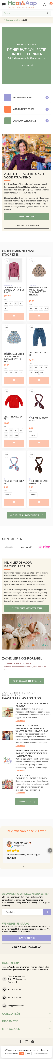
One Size (33, 435)
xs (6, 303)
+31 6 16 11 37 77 (16, 989)
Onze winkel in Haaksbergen (26, 947)
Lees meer (20, 720)
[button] (3, 850)
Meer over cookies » (40, 1054)
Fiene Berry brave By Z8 (38, 419)
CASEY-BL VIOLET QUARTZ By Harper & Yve (14, 289)
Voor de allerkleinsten (25, 681)
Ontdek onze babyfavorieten (26, 608)
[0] (50, 4)
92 (31, 308)
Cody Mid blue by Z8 (38, 353)
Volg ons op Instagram (26, 225)
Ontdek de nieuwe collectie (24, 515)
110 (46, 308)
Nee (28, 1053)
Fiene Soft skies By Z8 (14, 482)
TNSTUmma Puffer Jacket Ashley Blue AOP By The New (14, 357)
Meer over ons (26, 216)
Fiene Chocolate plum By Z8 (38, 482)
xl (6, 308)
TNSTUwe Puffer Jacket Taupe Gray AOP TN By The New (38, 291)
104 (41, 308)
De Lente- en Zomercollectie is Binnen (31, 777)
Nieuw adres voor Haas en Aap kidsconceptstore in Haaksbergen (32, 753)
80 (31, 367)
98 (36, 308)
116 (41, 372)
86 (36, 367)
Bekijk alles (25, 802)
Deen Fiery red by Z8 (13, 417)
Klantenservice (27, 938)
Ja (22, 1053)
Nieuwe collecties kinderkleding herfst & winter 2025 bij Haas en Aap (32, 728)
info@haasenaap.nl (16, 1006)
